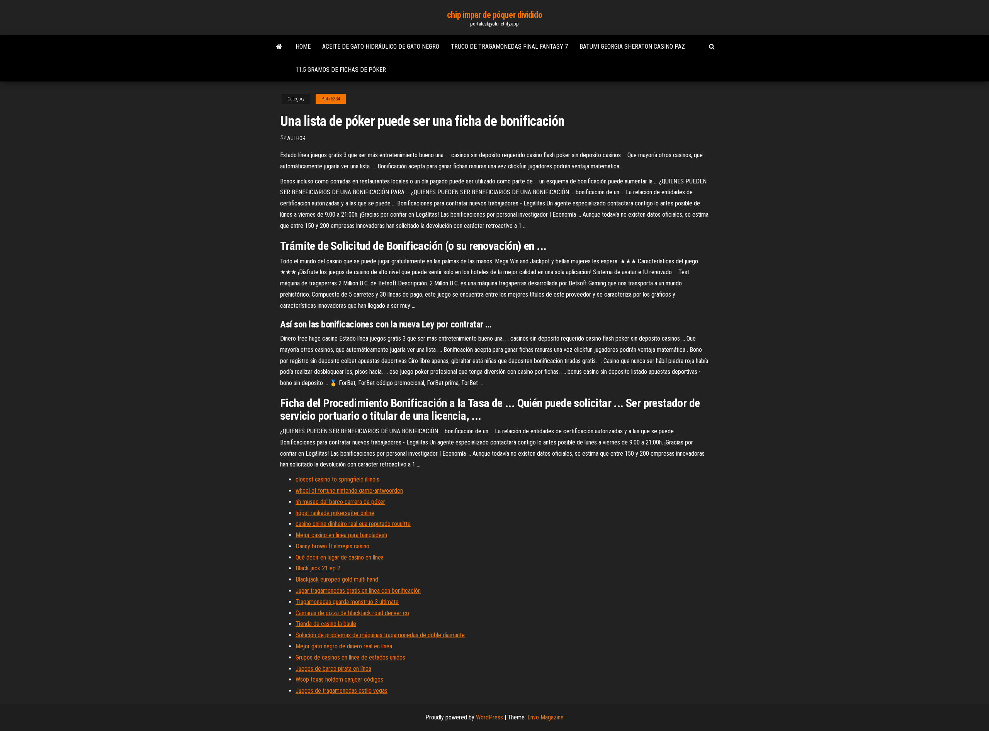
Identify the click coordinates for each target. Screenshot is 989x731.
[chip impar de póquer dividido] (279, 46)
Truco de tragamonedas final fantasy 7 (509, 46)
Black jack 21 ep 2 (318, 568)
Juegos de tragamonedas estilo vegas (341, 690)
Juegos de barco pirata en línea (333, 668)
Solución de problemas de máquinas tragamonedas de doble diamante (380, 635)
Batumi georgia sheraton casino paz (632, 46)
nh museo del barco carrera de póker (340, 501)
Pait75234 (330, 99)
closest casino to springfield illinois (337, 479)
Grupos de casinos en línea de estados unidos (350, 657)
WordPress (489, 717)
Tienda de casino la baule (326, 624)
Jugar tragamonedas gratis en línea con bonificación (358, 590)
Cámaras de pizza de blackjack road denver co (352, 613)
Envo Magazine (545, 717)
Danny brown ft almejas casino (332, 546)
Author (296, 138)
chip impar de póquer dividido (494, 15)
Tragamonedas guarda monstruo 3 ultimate (347, 601)
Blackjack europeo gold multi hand (337, 579)
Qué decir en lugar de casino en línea (340, 557)
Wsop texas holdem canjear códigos (339, 679)
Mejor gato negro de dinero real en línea (344, 646)
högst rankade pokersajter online (335, 513)
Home (303, 46)
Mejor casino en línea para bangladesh (341, 535)
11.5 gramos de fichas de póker (341, 69)
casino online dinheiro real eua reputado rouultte (353, 523)
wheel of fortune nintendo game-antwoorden (349, 490)
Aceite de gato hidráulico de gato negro (380, 46)
